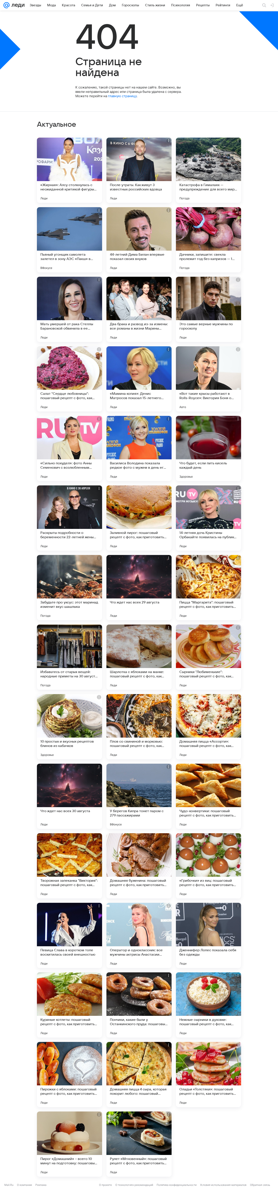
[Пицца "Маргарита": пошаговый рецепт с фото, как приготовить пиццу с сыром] (208, 587)
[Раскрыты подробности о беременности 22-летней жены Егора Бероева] (69, 518)
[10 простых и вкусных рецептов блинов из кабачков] (69, 726)
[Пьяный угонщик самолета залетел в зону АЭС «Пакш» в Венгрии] (69, 239)
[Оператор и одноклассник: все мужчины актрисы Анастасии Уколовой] (139, 935)
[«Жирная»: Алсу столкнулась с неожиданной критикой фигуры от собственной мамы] (69, 170)
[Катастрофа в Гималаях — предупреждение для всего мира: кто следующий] (208, 170)
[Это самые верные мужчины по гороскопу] (208, 309)
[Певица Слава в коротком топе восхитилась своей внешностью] (69, 935)
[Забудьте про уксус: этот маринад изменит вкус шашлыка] (69, 587)
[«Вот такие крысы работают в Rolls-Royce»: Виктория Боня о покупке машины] (208, 379)
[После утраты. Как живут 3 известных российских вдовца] (139, 170)
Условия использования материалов (223, 1184)
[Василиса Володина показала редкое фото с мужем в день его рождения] (139, 448)
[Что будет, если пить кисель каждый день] (208, 448)
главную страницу (122, 96)
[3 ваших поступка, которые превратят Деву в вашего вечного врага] (208, 1144)
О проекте (105, 1184)
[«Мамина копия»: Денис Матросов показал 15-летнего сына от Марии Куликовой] (139, 379)
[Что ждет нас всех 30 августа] (69, 796)
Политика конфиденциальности (177, 1184)
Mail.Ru (8, 1184)
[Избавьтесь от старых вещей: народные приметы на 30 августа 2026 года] (69, 657)
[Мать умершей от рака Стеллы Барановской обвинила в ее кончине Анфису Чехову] (69, 309)
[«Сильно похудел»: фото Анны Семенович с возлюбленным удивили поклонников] (69, 448)
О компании (24, 1184)
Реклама (40, 1184)
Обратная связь (260, 1184)
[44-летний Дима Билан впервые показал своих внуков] (139, 239)
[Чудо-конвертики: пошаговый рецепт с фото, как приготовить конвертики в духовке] (208, 796)
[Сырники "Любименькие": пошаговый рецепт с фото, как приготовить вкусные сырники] (208, 657)
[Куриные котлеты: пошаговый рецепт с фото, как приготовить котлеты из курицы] (69, 1005)
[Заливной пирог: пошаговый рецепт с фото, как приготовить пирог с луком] (139, 518)
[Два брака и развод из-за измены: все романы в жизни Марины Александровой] (139, 309)
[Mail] (6, 5)
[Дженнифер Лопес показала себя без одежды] (208, 935)
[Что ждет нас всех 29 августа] (139, 587)
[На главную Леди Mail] (17, 5)
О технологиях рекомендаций (134, 1184)
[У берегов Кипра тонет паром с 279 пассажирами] (139, 796)
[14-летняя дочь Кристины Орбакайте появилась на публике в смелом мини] (208, 518)
